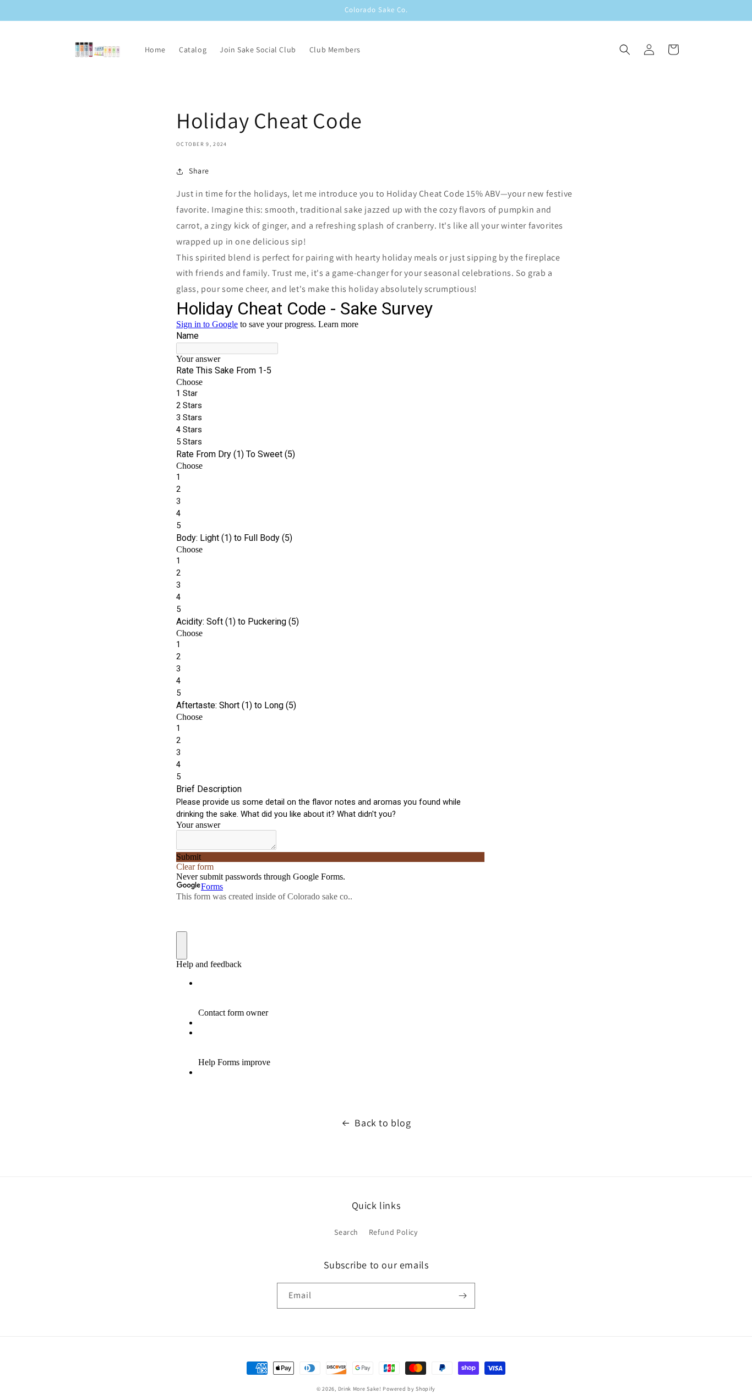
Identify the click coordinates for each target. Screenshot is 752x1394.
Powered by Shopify (409, 1388)
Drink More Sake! (360, 1388)
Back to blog (383, 1122)
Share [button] (199, 171)
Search (346, 1232)
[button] (625, 49)
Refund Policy (393, 1232)
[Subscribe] (462, 1296)
